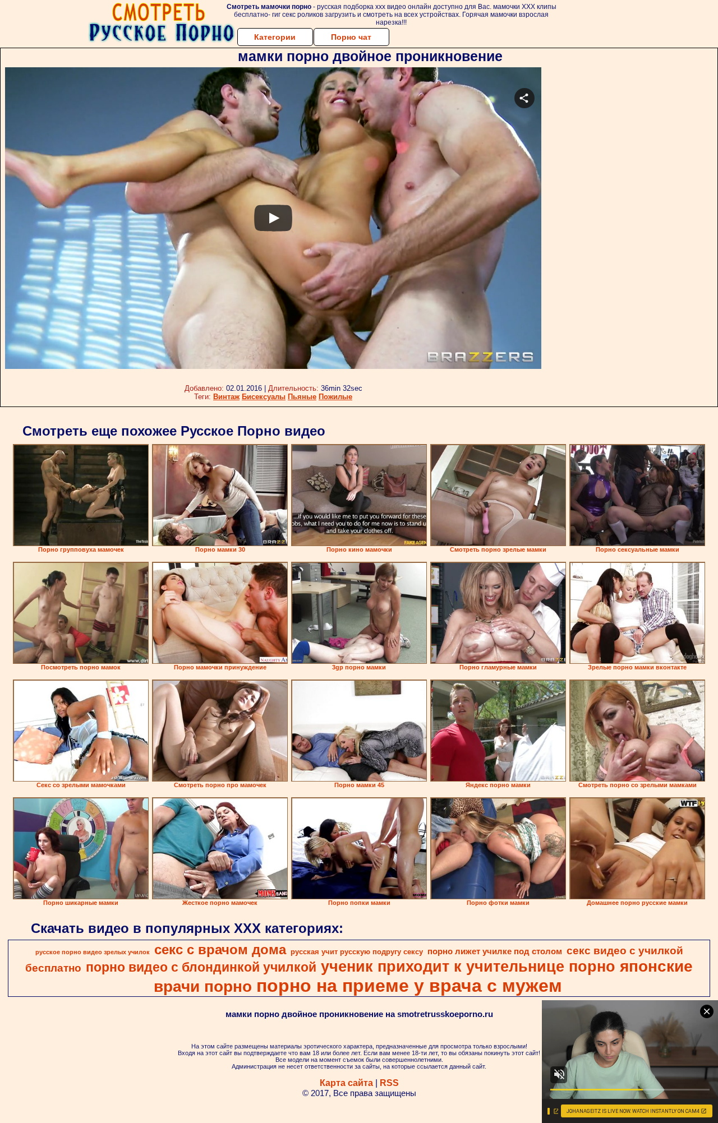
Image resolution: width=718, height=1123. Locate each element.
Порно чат (351, 37)
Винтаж (226, 396)
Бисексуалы (264, 396)
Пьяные (302, 396)
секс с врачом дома (220, 949)
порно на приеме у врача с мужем (409, 986)
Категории (275, 37)
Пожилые (335, 396)
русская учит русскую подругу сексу (357, 952)
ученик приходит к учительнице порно (468, 966)
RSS (389, 1083)
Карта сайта (346, 1083)
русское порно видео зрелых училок (92, 952)
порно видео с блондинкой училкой (201, 967)
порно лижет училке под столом (494, 951)
